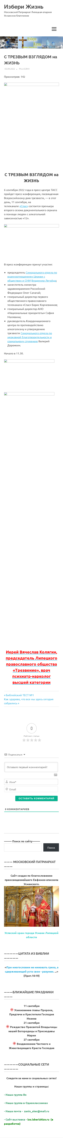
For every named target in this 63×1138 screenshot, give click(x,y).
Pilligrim (24, 68)
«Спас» (23, 206)
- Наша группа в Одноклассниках (26, 1103)
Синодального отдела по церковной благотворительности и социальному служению (29, 337)
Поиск (51, 847)
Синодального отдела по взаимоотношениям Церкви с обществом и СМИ (32, 276)
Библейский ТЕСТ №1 (20, 695)
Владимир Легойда (43, 280)
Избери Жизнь (23, 7)
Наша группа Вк (16, 1094)
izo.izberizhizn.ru (38, 1119)
